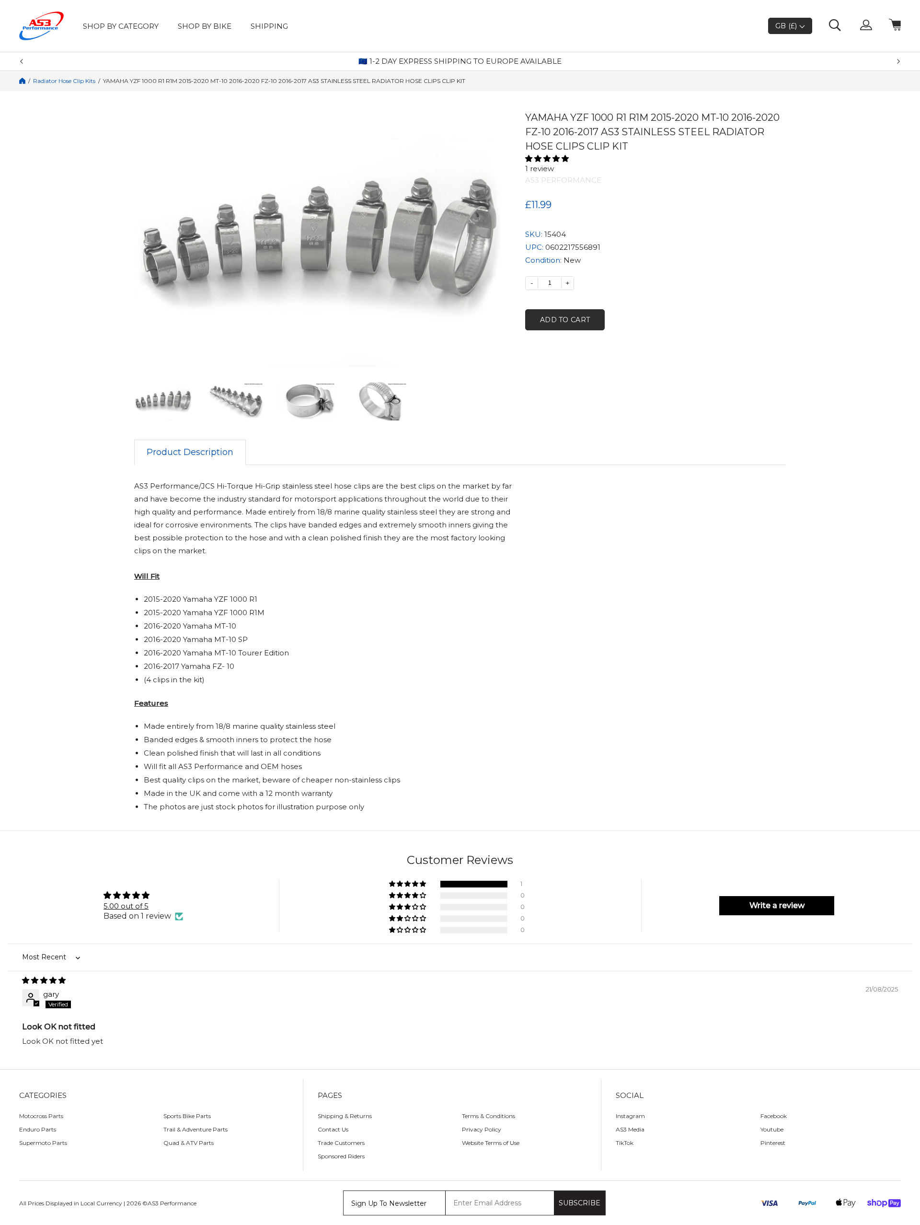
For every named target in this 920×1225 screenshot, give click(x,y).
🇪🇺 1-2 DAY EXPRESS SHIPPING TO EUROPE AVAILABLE (460, 61)
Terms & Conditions (488, 1116)
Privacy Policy (481, 1129)
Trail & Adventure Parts (195, 1129)
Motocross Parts (41, 1116)
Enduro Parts (37, 1129)
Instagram (630, 1116)
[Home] (22, 81)
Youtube (771, 1129)
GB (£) (787, 26)
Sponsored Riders (341, 1156)
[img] (460, 980)
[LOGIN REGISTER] (866, 26)
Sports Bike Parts (187, 1116)
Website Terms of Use (490, 1142)
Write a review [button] (777, 905)
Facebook (773, 1116)
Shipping (269, 26)
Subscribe (579, 1203)
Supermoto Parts (43, 1142)
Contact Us (333, 1129)
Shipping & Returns (345, 1116)
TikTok (624, 1142)
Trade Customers (341, 1142)
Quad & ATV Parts (188, 1142)
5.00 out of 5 (126, 905)
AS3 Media (630, 1129)
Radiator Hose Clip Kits (64, 81)
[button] (655, 158)
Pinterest (772, 1142)
